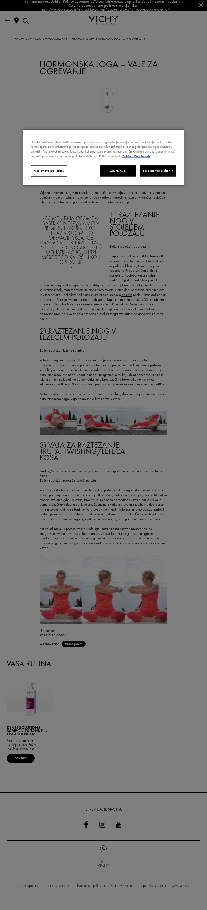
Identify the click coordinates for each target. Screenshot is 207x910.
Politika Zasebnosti (136, 156)
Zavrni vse (118, 170)
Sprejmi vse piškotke (158, 170)
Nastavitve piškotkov (49, 170)
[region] (103, 157)
